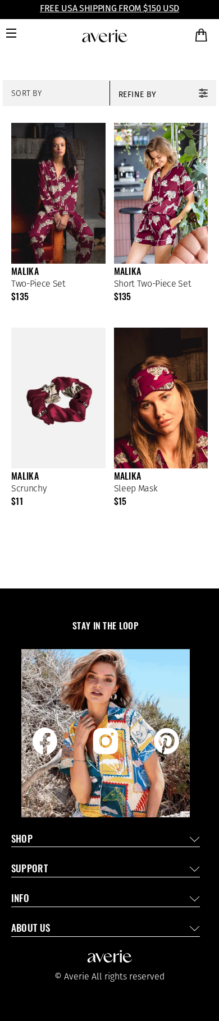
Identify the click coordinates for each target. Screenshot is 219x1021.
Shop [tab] (22, 840)
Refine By (137, 94)
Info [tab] (20, 899)
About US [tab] (31, 929)
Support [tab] (29, 870)
